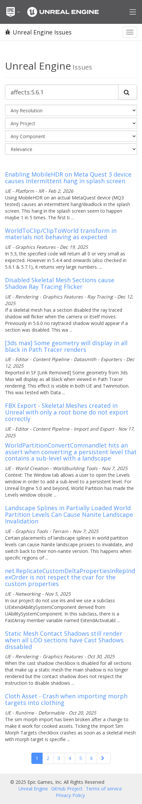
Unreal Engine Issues (42, 32)
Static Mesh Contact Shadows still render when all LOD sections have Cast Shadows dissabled (64, 640)
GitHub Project (67, 788)
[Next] (104, 758)
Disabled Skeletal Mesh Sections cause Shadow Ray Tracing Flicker (59, 283)
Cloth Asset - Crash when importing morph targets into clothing (66, 699)
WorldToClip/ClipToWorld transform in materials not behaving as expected (61, 234)
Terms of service (104, 788)
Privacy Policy (70, 795)
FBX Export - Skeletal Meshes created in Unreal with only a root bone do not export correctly (66, 412)
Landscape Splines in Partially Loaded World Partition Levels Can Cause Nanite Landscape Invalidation (69, 514)
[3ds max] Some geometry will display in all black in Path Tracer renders (66, 346)
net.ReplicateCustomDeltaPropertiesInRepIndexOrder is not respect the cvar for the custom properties (70, 577)
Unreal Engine (33, 788)
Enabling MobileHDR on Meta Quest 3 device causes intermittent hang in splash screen (68, 177)
